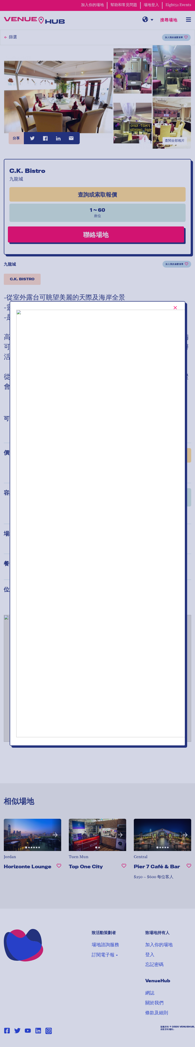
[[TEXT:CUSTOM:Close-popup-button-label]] (175, 307)
